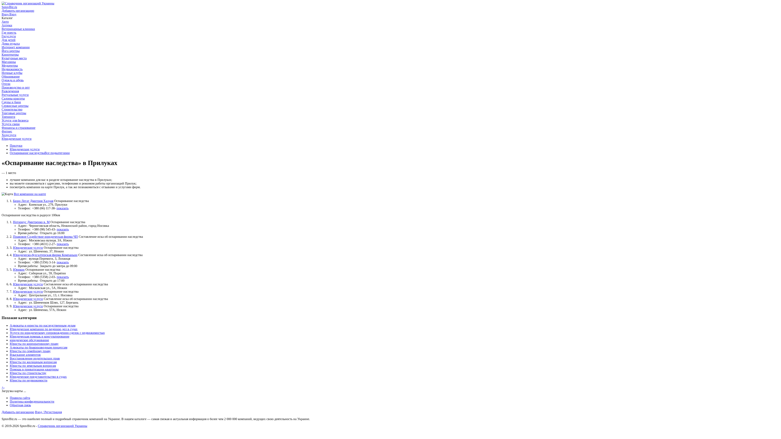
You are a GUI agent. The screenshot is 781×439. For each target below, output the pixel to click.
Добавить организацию (18, 412)
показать (63, 208)
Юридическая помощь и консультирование (39, 336)
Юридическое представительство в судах (38, 376)
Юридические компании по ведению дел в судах (43, 329)
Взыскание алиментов (25, 354)
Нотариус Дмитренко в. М (31, 222)
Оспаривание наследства (27, 153)
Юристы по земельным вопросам (33, 365)
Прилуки (16, 145)
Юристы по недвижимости (28, 380)
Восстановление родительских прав (35, 358)
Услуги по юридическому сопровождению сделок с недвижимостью (57, 333)
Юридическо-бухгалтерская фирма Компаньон (45, 255)
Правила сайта (20, 398)
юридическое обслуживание (29, 340)
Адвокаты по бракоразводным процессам (38, 347)
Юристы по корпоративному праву (34, 344)
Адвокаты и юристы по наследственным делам (42, 325)
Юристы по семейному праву (30, 351)
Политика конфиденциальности (32, 401)
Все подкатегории (57, 153)
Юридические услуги (25, 149)
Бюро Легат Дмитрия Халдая (33, 201)
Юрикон (19, 269)
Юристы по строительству (28, 373)
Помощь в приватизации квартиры (34, 369)
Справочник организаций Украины (62, 426)
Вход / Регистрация (48, 412)
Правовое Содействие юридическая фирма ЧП (45, 236)
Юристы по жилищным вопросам (33, 362)
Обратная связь (20, 405)
